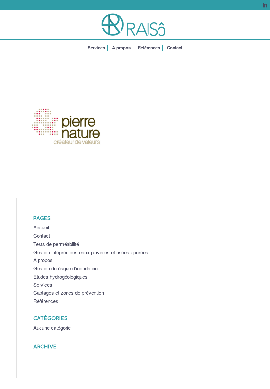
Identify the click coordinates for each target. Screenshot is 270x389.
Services (42, 284)
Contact (41, 235)
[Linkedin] (265, 5)
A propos (43, 259)
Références (45, 300)
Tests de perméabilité (56, 243)
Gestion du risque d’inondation (65, 268)
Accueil (41, 227)
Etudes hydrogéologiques (60, 276)
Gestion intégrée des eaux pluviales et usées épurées (90, 252)
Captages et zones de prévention (68, 292)
